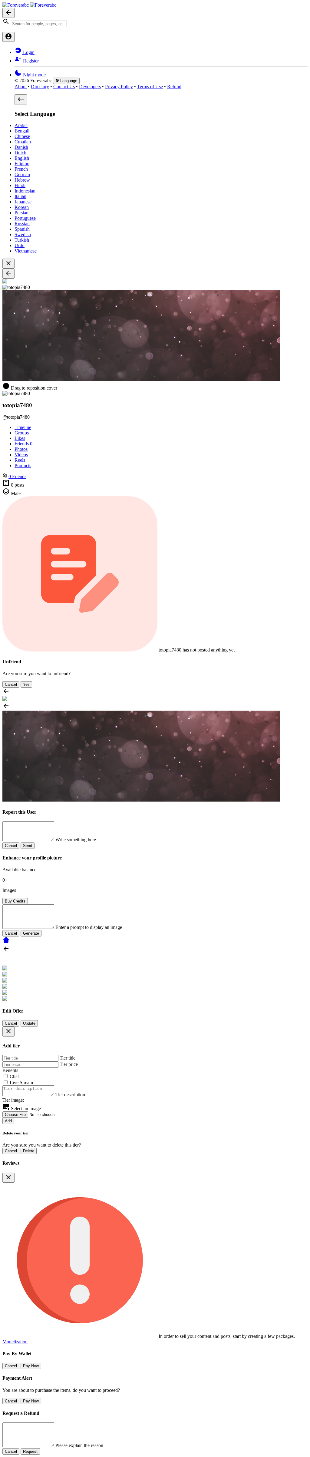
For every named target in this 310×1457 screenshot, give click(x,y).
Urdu (20, 245)
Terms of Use (150, 86)
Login (28, 52)
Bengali (22, 130)
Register (30, 60)
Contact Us (64, 86)
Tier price (69, 1064)
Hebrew (22, 180)
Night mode (34, 74)
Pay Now (31, 1366)
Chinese (22, 136)
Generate (31, 933)
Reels (20, 460)
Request (30, 1451)
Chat (14, 1076)
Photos (21, 449)
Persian (21, 212)
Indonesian (25, 190)
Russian (22, 223)
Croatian (23, 141)
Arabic (21, 125)
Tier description (70, 1094)
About (21, 86)
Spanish (22, 229)
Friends (23, 443)
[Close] (8, 1032)
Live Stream (21, 1082)
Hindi (20, 185)
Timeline (23, 427)
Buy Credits (15, 901)
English (22, 158)
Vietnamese (26, 250)
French (21, 169)
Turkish (22, 240)
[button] (155, 22)
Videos (21, 454)
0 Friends (17, 476)
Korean (22, 207)
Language (68, 81)
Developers (90, 86)
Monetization (15, 1341)
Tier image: (13, 1100)
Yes (26, 684)
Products (23, 465)
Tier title (67, 1057)
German (22, 174)
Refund (174, 86)
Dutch (20, 152)
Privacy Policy (119, 86)
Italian (20, 196)
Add (8, 1121)
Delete (28, 1151)
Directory (40, 86)
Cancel (11, 684)
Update (29, 1023)
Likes (20, 438)
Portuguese (25, 218)
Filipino (22, 163)
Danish (21, 147)
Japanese (23, 201)
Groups (22, 432)
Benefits (10, 1070)
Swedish (23, 234)
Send (27, 845)
